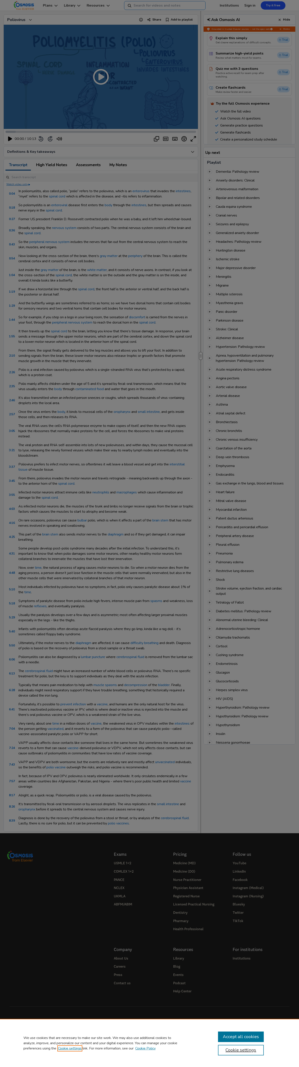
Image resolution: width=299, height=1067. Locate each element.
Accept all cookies (241, 1037)
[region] (149, 1043)
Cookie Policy (145, 1048)
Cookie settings (70, 1048)
